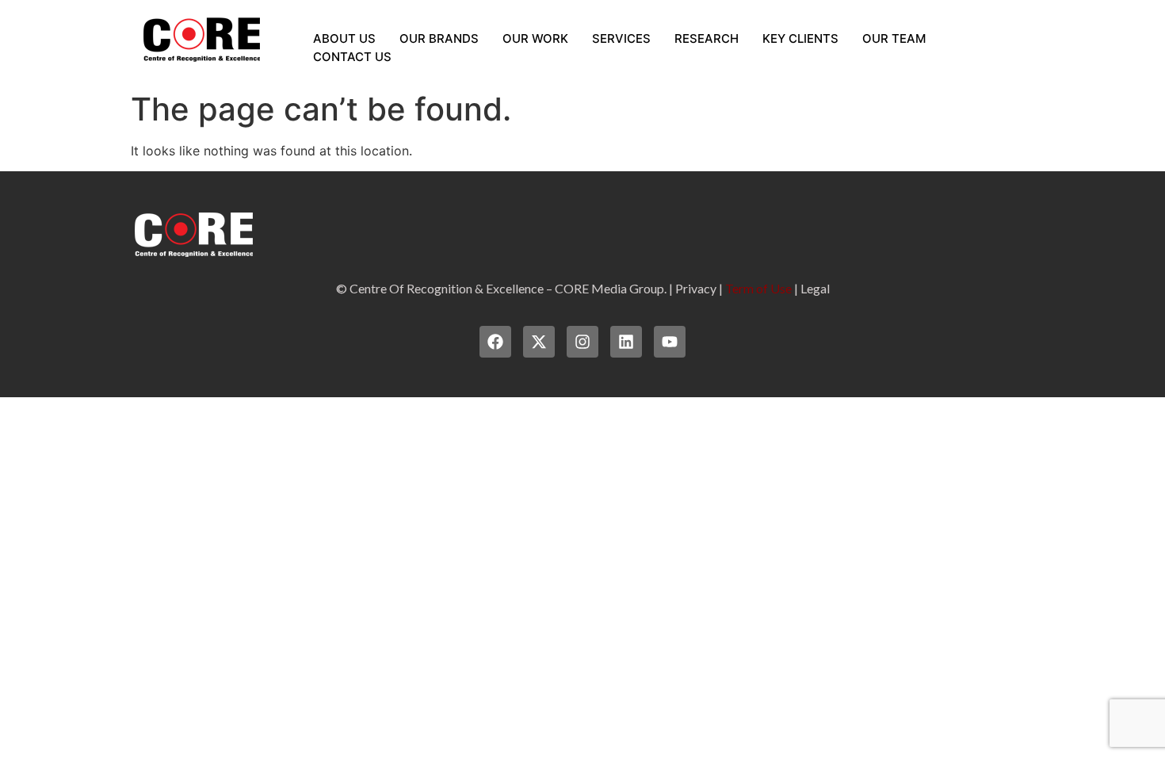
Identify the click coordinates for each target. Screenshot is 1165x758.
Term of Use (758, 288)
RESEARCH (706, 38)
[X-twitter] (539, 342)
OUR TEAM (894, 38)
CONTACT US (352, 56)
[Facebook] (495, 342)
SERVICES (621, 38)
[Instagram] (582, 342)
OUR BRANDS (439, 38)
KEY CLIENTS (800, 38)
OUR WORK (535, 38)
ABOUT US (344, 38)
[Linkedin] (626, 342)
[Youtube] (670, 342)
